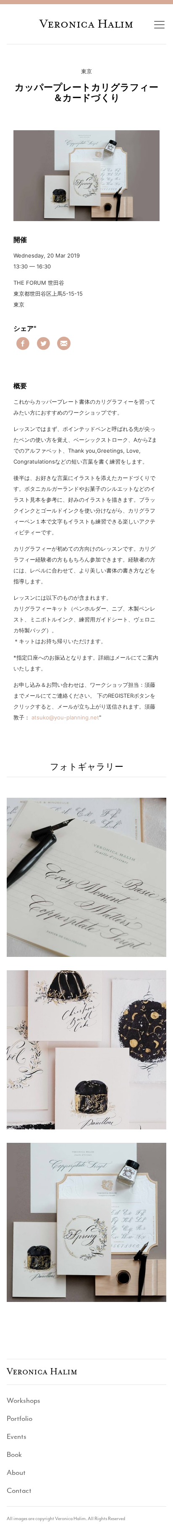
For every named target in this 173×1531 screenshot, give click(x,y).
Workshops (23, 1400)
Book (14, 1454)
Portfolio (19, 1418)
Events (16, 1436)
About (16, 1472)
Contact (19, 1490)
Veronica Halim (86, 23)
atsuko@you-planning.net (65, 717)
